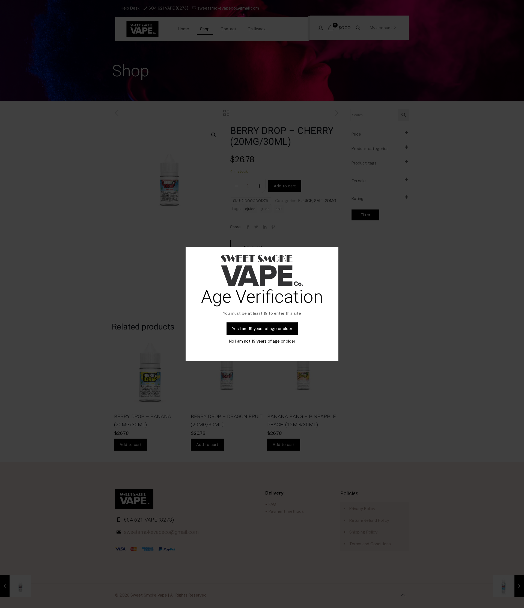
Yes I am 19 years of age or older (262, 328)
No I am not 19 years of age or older (262, 341)
